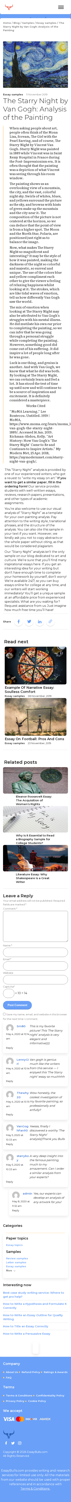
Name (7, 945)
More (9, 1270)
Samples (13, 1252)
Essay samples (16, 1266)
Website (8, 972)
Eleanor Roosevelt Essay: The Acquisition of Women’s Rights (34, 800)
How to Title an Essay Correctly (25, 1326)
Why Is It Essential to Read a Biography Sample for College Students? (35, 839)
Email (7, 959)
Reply (9, 1047)
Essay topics (14, 1244)
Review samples (17, 1258)
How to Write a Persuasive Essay (26, 1333)
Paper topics (17, 1238)
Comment (10, 908)
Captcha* (9, 986)
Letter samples (16, 1262)
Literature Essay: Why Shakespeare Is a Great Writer (32, 878)
